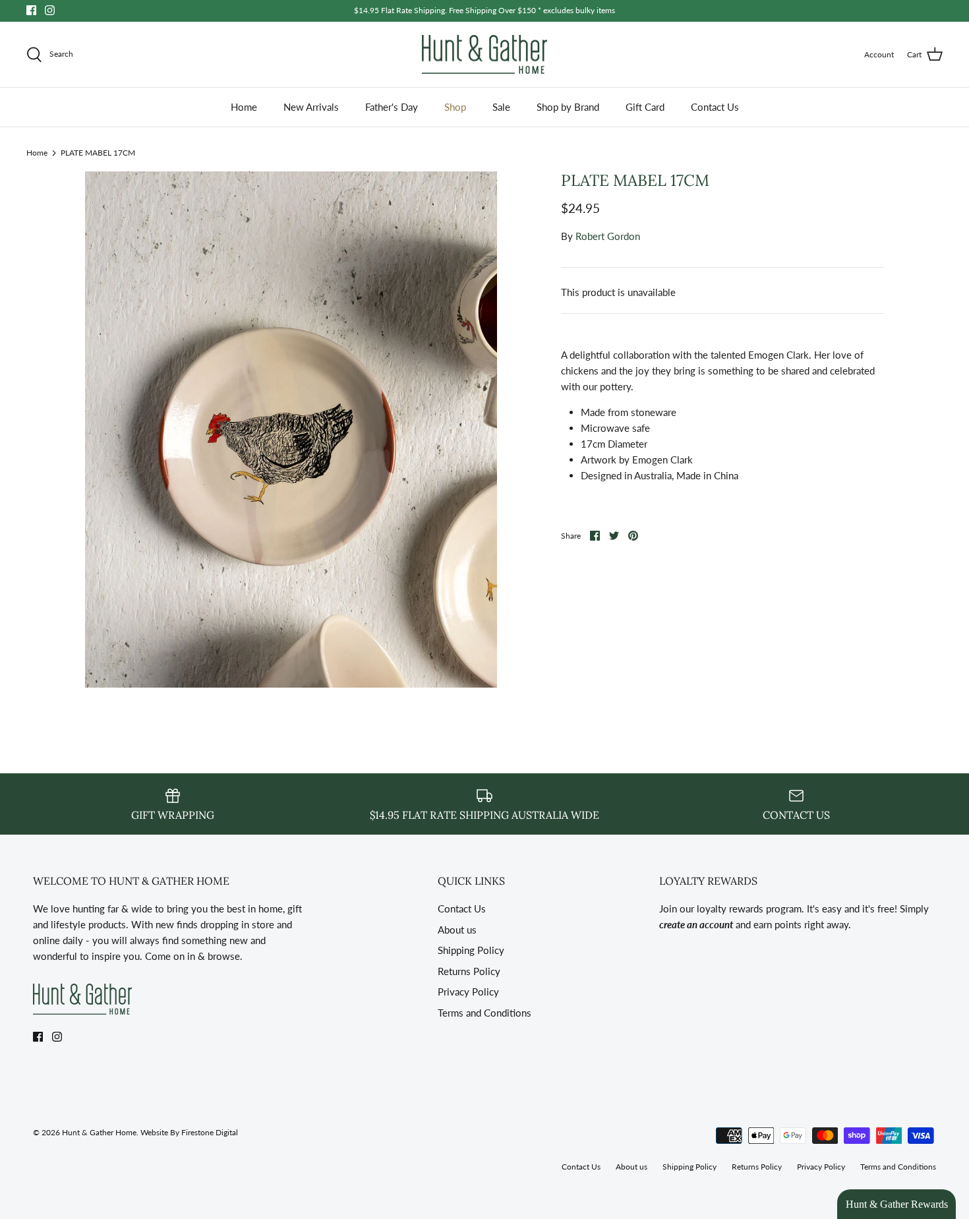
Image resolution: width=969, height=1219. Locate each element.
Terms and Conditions (484, 1013)
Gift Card (645, 107)
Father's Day (391, 107)
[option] (291, 429)
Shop (455, 107)
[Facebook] (31, 10)
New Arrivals (311, 107)
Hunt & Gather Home (99, 1132)
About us (457, 930)
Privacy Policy (468, 991)
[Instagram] (50, 10)
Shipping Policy (471, 950)
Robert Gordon (607, 236)
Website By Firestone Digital (189, 1132)
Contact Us (715, 107)
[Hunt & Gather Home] (484, 54)
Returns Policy (469, 971)
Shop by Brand (568, 107)
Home (244, 107)
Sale (501, 107)
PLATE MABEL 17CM (98, 152)
